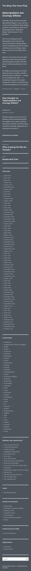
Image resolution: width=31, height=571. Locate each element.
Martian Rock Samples (11, 463)
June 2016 (7, 178)
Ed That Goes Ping (7, 88)
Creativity (7, 353)
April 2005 (7, 315)
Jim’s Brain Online (10, 458)
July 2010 (7, 191)
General (23, 88)
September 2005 (9, 303)
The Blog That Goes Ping (14, 6)
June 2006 (7, 283)
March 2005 (8, 317)
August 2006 (8, 278)
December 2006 (9, 269)
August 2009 (8, 201)
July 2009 (7, 203)
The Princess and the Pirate (13, 474)
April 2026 (7, 175)
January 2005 (8, 322)
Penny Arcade (8, 549)
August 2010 (8, 189)
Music (6, 399)
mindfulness (8, 397)
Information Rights (10, 376)
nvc (5, 404)
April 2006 (7, 287)
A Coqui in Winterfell (11, 447)
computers (7, 351)
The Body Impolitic (10, 492)
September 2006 (9, 276)
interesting (7, 381)
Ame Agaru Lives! (9, 454)
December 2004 (9, 324)
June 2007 (7, 255)
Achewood (7, 546)
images (6, 374)
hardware (7, 369)
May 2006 (7, 285)
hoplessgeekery (9, 372)
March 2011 (7, 182)
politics (6, 408)
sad (5, 417)
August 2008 (8, 223)
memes (6, 395)
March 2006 (8, 290)
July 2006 (7, 281)
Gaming (6, 365)
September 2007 (9, 249)
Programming (8, 411)
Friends (6, 358)
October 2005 (8, 301)
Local (6, 390)
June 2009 (7, 205)
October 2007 (8, 246)
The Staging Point (10, 479)
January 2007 (8, 267)
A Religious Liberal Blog (12, 451)
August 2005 (8, 306)
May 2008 (7, 230)
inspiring (7, 379)
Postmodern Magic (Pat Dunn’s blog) (16, 470)
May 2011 (7, 180)
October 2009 (8, 198)
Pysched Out (8, 472)
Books (6, 347)
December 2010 (9, 187)
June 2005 (7, 310)
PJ (23, 27)
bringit (6, 349)
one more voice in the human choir (15, 465)
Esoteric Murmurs (10, 533)
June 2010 (7, 194)
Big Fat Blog (8, 506)
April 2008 (7, 233)
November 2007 (9, 244)
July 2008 (7, 226)
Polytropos (7, 467)
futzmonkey (8, 363)
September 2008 (9, 221)
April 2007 (7, 260)
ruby (5, 415)
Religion (7, 413)
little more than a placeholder (14, 461)
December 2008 (9, 217)
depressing (7, 356)
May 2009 (7, 207)
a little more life (9, 449)
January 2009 (8, 214)
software (7, 424)
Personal (7, 406)
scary (5, 420)
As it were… (7, 456)
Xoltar (6, 520)
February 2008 (9, 237)
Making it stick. (9, 510)
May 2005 (7, 313)
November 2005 (9, 299)
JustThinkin (8, 383)
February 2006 (9, 292)
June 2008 (7, 228)
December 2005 (9, 297)
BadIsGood (7, 342)
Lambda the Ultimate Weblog (13, 508)
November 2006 (9, 271)
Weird (6, 431)
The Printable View (10, 477)
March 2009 (8, 210)
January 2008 (8, 239)
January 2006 (8, 294)
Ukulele (6, 427)
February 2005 (9, 319)
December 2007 (9, 242)
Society (6, 422)
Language (7, 385)
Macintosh (7, 392)
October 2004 (8, 329)
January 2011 (8, 185)
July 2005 (7, 308)
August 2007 (8, 251)
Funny (6, 360)
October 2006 (8, 274)
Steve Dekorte (8, 515)
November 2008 (9, 219)
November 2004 (9, 326)
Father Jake (21, 23)
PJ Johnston (6, 110)
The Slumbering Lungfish (12, 517)
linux (5, 388)
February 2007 (8, 265)
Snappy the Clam (9, 513)
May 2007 (7, 258)
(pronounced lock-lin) (11, 445)
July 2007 (7, 253)
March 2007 (8, 262)
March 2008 (8, 235)
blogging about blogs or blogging (15, 344)
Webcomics (7, 429)
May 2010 (7, 196)
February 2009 (9, 212)
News (6, 401)
